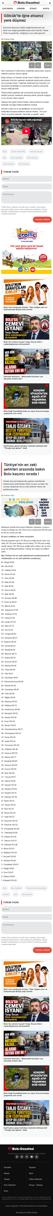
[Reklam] (26, 273)
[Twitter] (27, 1157)
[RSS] (36, 1157)
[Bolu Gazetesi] (26, 1148)
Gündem (21, 8)
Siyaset (33, 8)
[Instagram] (22, 1157)
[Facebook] (17, 1157)
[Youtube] (31, 1157)
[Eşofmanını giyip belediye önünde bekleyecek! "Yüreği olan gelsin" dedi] (26, 431)
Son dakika (7, 8)
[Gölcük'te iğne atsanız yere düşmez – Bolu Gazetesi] (26, 2)
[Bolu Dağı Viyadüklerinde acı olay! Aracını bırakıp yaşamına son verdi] (26, 396)
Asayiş (46, 8)
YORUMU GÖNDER (42, 220)
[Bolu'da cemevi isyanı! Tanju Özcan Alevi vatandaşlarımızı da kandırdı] (26, 327)
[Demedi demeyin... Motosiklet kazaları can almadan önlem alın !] (26, 361)
